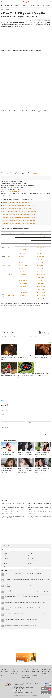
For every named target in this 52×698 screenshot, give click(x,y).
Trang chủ (3, 9)
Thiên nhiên (5, 558)
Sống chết (5, 566)
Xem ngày (7, 5)
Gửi (50, 419)
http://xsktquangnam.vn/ (12, 191)
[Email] (10, 332)
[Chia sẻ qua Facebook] (2, 332)
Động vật (30, 553)
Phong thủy (32, 5)
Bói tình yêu (34, 675)
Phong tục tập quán (46, 669)
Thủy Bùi (44, 332)
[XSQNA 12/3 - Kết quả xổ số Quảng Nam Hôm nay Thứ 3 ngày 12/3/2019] (43, 446)
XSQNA (7, 9)
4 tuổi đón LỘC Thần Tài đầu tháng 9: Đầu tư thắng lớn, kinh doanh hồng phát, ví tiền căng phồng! (26, 591)
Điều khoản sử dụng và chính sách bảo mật (25, 695)
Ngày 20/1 (29, 336)
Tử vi (12, 5)
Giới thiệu (15, 695)
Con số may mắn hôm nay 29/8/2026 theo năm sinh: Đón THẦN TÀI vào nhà (22, 596)
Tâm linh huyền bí (46, 673)
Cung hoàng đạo (24, 5)
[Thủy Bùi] (40, 332)
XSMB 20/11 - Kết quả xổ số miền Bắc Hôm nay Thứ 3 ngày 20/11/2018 (19, 205)
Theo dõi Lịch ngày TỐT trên (37, 20)
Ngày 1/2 (34, 336)
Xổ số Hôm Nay (17, 336)
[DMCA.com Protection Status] (17, 691)
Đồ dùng (30, 555)
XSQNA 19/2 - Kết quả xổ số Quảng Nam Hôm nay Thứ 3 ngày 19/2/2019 (42, 470)
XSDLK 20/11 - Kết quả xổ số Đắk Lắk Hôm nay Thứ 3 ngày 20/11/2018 (19, 223)
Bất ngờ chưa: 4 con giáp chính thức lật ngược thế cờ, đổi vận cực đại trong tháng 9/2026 (25, 602)
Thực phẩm (5, 563)
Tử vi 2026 (13, 669)
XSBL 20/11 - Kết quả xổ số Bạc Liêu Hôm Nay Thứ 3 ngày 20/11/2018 (19, 214)
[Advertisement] (21, 38)
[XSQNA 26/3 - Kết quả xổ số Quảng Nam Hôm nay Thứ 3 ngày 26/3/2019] (9, 446)
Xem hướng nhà (25, 669)
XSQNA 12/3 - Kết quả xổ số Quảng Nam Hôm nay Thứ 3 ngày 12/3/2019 (42, 454)
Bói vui (16, 5)
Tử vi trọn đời (14, 673)
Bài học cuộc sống (46, 671)
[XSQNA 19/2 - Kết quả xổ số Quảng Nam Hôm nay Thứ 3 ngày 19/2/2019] (43, 462)
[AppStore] (46, 694)
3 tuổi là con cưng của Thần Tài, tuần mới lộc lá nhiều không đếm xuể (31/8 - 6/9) (23, 573)
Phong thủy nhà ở (25, 675)
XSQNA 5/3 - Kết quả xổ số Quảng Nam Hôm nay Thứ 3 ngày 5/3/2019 (7, 470)
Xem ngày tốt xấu (4, 669)
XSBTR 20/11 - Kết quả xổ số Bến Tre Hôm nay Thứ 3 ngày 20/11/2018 (19, 217)
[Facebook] (45, 683)
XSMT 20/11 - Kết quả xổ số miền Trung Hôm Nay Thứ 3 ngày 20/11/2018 (19, 208)
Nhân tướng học (40, 5)
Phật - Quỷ (5, 561)
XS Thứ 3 (23, 336)
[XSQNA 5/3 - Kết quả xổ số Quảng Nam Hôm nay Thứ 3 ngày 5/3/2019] (9, 462)
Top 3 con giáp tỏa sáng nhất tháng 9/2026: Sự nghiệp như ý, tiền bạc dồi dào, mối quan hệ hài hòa (27, 579)
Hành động (30, 558)
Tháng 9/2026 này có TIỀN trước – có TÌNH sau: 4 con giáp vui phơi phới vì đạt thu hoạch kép (26, 614)
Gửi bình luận (47, 435)
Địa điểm (30, 563)
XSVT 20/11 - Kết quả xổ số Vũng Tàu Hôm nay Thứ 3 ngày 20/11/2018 (19, 220)
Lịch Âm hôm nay (4, 671)
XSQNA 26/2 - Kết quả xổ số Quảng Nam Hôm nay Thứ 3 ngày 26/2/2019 (25, 470)
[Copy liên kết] (13, 332)
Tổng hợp (30, 566)
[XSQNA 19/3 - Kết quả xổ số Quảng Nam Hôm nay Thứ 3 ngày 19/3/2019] (26, 446)
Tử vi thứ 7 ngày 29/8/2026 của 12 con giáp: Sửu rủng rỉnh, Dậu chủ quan (21, 619)
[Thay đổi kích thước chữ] (30, 20)
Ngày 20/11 (10, 336)
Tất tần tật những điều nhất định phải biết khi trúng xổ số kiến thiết (18, 178)
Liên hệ (35, 695)
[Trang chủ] (2, 5)
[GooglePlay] (46, 689)
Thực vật (5, 553)
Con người (30, 561)
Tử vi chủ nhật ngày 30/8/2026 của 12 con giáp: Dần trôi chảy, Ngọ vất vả (21, 625)
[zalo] (7, 332)
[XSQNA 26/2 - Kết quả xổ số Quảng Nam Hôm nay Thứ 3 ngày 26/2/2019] (26, 462)
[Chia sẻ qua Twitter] (5, 332)
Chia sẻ (33, 660)
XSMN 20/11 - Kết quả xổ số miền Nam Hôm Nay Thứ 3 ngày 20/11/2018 (19, 211)
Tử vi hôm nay (35, 669)
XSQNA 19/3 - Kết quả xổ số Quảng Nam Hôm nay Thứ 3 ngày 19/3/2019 (25, 454)
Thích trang (21, 660)
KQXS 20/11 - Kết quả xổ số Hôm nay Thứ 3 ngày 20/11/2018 (16, 202)
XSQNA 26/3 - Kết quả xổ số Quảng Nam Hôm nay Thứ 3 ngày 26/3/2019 (7, 454)
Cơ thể (4, 555)
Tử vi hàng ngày (14, 671)
